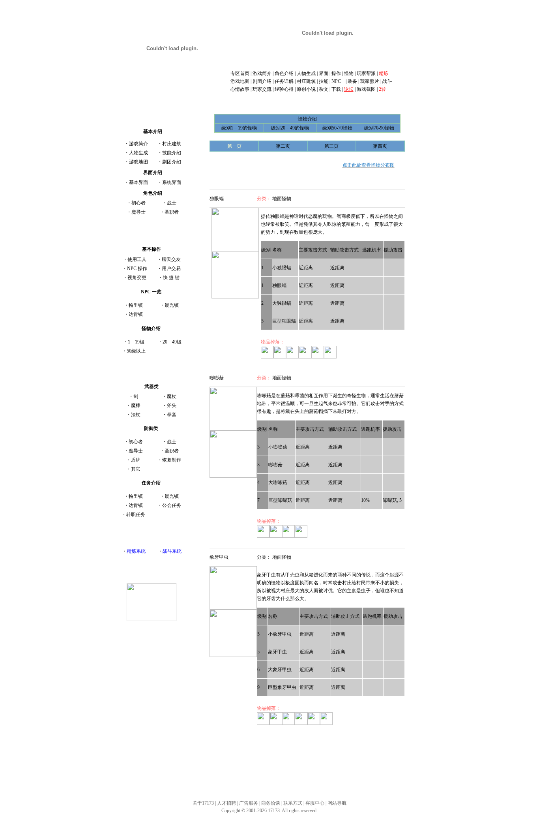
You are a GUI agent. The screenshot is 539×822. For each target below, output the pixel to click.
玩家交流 (262, 89)
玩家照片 (369, 81)
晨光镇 (172, 305)
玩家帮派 (366, 73)
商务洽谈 (270, 803)
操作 (336, 73)
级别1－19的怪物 (239, 128)
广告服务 (248, 803)
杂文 (323, 89)
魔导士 (138, 212)
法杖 (135, 414)
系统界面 (171, 182)
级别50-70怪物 (337, 128)
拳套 (171, 414)
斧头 (171, 405)
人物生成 (306, 73)
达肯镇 (136, 314)
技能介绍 (171, 153)
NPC (338, 81)
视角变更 (136, 277)
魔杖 (171, 396)
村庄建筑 (306, 81)
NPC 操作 (137, 268)
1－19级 (136, 342)
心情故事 (239, 89)
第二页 (283, 146)
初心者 (138, 203)
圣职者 (172, 212)
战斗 (387, 81)
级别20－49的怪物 (290, 128)
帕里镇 (136, 305)
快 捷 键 (171, 277)
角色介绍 (284, 73)
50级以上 (136, 351)
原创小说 (306, 89)
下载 (336, 89)
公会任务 (171, 505)
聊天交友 (171, 259)
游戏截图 (366, 89)
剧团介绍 (262, 81)
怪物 (349, 73)
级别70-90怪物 (379, 128)
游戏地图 (239, 81)
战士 (171, 203)
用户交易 (171, 268)
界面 (323, 73)
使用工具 (136, 259)
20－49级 (172, 342)
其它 (135, 469)
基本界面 (138, 182)
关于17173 (203, 803)
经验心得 (284, 89)
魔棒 (135, 405)
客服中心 (314, 803)
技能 (323, 81)
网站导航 (337, 803)
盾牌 (135, 460)
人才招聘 (226, 803)
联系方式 (292, 803)
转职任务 (135, 514)
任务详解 (284, 81)
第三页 (331, 146)
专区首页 (239, 73)
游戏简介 (262, 73)
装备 (352, 81)
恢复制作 (171, 460)
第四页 (380, 146)
